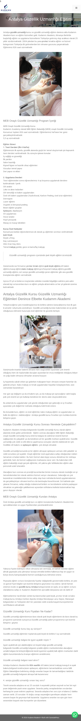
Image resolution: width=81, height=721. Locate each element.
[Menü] (76, 8)
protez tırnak (32, 266)
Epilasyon (7, 211)
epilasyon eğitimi (30, 445)
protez (45, 41)
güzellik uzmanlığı (18, 32)
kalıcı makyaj (27, 269)
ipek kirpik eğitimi (52, 266)
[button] (75, 715)
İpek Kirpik (7, 235)
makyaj (12, 247)
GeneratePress (54, 717)
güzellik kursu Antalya (28, 587)
